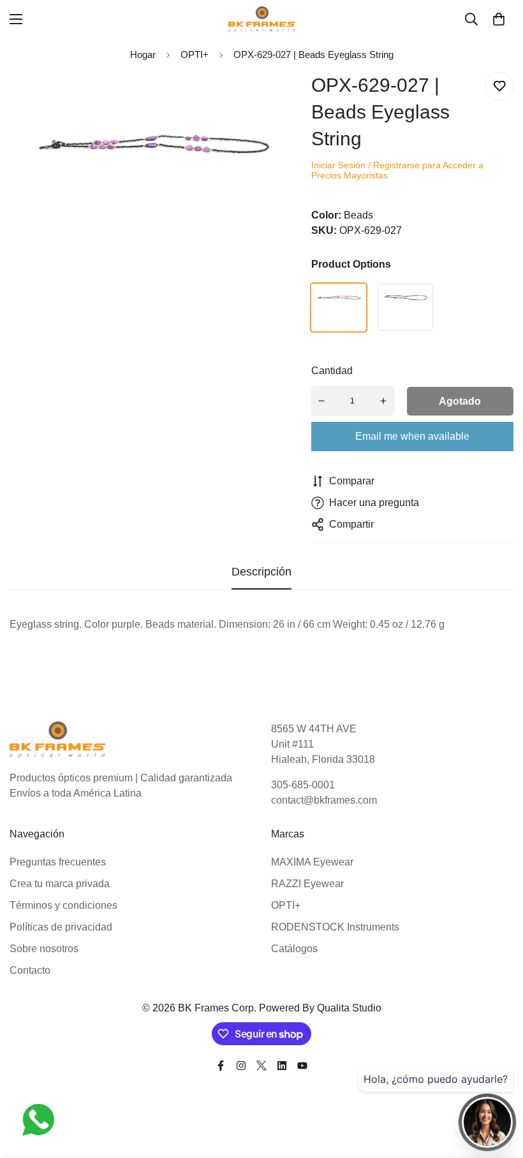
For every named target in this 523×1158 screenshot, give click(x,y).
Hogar (143, 54)
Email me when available (412, 436)
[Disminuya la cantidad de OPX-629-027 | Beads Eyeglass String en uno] (322, 401)
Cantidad (332, 370)
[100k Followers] (241, 1065)
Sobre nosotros (44, 948)
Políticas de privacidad (61, 927)
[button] (498, 19)
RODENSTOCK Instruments (335, 927)
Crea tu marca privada (60, 883)
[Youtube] (302, 1065)
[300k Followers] (221, 1065)
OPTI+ (285, 905)
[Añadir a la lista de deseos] (499, 86)
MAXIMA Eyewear (312, 862)
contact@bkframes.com (324, 800)
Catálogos (294, 948)
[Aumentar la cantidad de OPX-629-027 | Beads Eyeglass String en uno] (383, 401)
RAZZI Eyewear (307, 883)
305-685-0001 (303, 784)
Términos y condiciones (63, 905)
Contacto (30, 970)
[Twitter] (261, 1065)
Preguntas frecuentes (58, 862)
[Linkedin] (282, 1065)
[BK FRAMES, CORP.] (261, 19)
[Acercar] (277, 99)
